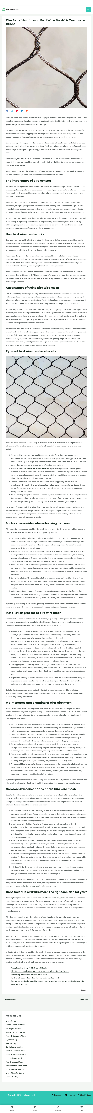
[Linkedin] (22, 111)
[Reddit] (27, 111)
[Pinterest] (17, 111)
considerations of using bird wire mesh (57, 898)
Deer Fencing (11, 1043)
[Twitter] (12, 111)
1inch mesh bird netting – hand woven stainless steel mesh (35, 978)
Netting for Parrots (13, 1028)
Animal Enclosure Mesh (15, 1025)
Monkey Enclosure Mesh (16, 1051)
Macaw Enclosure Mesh (15, 1032)
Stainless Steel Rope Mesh (16, 1066)
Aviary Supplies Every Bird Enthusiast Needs (29, 968)
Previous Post (9, 999)
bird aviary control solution (32, 886)
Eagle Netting (11, 1039)
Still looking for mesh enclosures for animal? (29, 974)
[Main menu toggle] (88, 9)
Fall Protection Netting (15, 1069)
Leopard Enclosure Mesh (16, 1054)
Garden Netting (12, 1077)
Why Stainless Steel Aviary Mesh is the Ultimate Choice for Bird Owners (40, 971)
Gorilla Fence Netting (14, 1047)
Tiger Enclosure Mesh (14, 1062)
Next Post (85, 999)
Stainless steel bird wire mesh (35, 468)
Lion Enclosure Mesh (14, 1058)
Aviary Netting (11, 1021)
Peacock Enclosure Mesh (16, 1036)
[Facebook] (7, 111)
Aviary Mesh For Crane (15, 1073)
